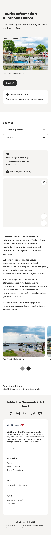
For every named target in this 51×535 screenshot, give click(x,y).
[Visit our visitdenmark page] (25, 413)
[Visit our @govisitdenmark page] (33, 413)
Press (9, 463)
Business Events (14, 466)
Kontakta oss (12, 504)
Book (8, 83)
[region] (25, 202)
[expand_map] (44, 182)
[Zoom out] (44, 223)
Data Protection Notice (10, 526)
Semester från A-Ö (15, 500)
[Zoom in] (44, 216)
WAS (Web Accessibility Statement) (32, 526)
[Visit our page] (18, 413)
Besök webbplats (18, 94)
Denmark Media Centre (17, 485)
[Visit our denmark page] (11, 413)
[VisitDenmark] (15, 425)
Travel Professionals (15, 470)
